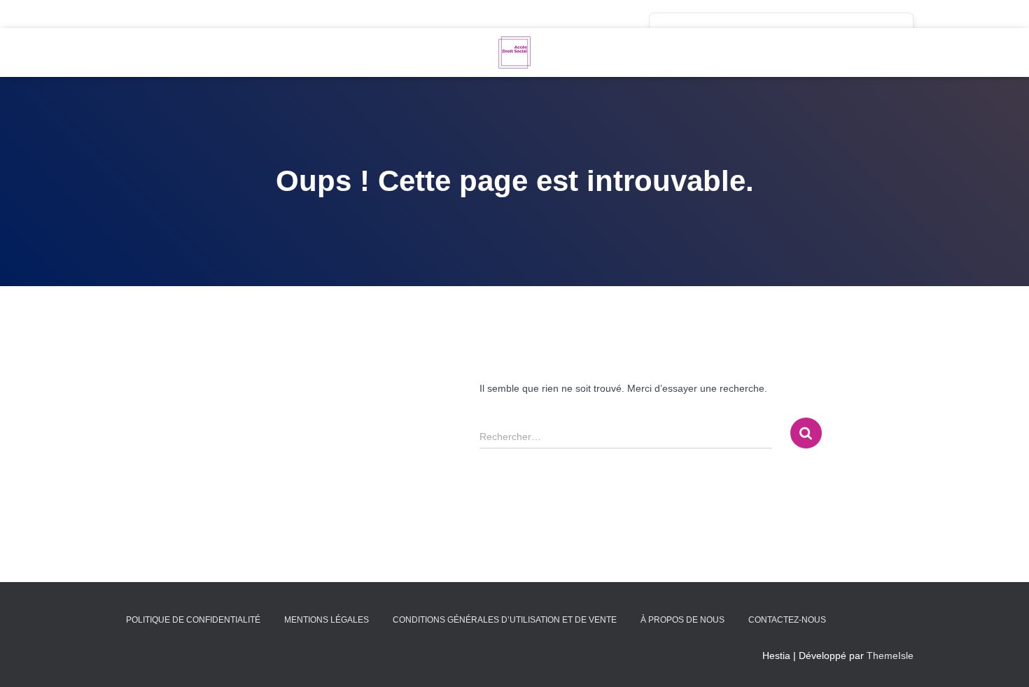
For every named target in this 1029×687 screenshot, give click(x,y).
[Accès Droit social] (514, 52)
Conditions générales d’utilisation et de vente (505, 620)
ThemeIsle (890, 655)
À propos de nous (682, 620)
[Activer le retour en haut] (1001, 659)
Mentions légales (326, 620)
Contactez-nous (787, 620)
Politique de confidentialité (193, 620)
